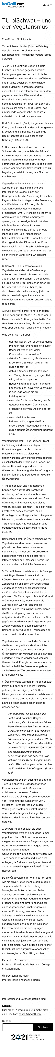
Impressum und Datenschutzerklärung (24, 998)
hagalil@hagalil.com (30, 1013)
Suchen (7, 1021)
